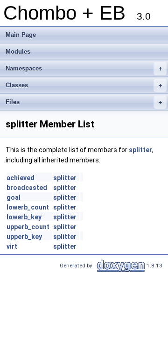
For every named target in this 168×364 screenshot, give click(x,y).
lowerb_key (24, 217)
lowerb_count (28, 207)
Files (84, 101)
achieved (21, 178)
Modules (18, 51)
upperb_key (24, 236)
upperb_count (28, 227)
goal (14, 197)
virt (12, 246)
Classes (84, 85)
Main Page (21, 34)
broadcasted (27, 187)
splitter (140, 150)
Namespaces (84, 68)
